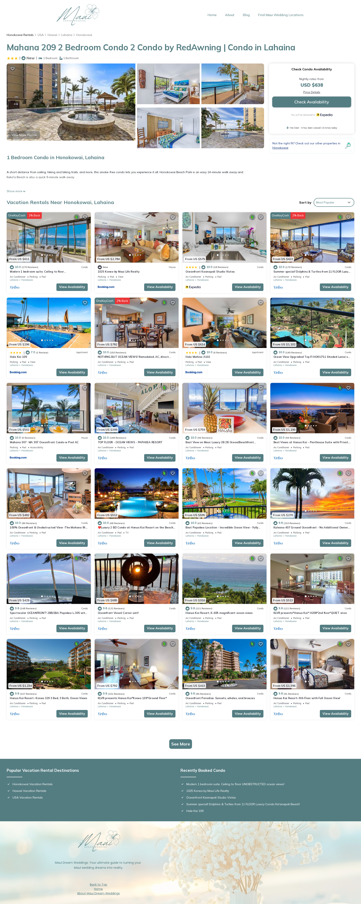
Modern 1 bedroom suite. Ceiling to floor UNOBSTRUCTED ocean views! (235, 784)
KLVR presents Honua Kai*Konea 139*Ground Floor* (132, 698)
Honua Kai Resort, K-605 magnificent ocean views (219, 613)
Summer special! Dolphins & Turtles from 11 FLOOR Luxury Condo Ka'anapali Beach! (243, 804)
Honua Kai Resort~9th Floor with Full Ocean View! (306, 698)
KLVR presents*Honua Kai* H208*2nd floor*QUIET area (310, 613)
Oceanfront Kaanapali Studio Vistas (210, 271)
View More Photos (24, 135)
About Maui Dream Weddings (98, 893)
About (229, 15)
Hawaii (52, 35)
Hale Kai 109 (18, 356)
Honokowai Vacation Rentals (33, 784)
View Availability (72, 287)
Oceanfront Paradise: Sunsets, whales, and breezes (220, 698)
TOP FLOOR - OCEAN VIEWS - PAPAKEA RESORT (130, 442)
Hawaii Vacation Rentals (29, 791)
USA (41, 35)
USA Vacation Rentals (28, 797)
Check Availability (311, 101)
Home (212, 15)
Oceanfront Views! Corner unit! (118, 613)
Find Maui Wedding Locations (281, 15)
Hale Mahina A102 (198, 356)
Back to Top (98, 884)
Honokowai (84, 35)
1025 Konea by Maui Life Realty (119, 271)
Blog (246, 15)
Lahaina (66, 35)
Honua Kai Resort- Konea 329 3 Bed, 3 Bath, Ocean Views (48, 698)
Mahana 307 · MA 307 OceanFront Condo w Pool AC (44, 442)
